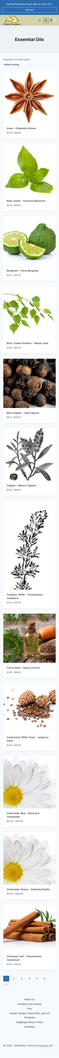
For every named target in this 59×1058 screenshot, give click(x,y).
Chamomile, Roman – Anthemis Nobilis (28, 889)
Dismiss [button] (29, 9)
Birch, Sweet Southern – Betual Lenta (27, 343)
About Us (29, 999)
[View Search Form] (46, 20)
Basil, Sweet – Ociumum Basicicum (26, 200)
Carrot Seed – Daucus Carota (23, 667)
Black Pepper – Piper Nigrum (23, 413)
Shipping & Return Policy (29, 1022)
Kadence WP (46, 1045)
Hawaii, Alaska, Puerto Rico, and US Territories (29, 1015)
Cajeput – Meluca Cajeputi (21, 485)
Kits (29, 1008)
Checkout (29, 1026)
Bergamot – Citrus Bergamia (22, 270)
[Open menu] (39, 20)
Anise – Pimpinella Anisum (21, 128)
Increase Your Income (29, 1004)
